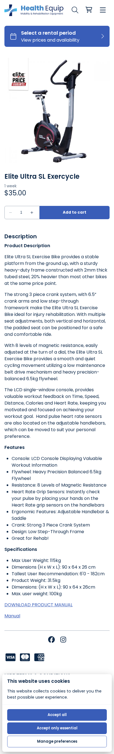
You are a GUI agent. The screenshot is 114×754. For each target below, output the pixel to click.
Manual (12, 616)
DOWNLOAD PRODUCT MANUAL (38, 605)
